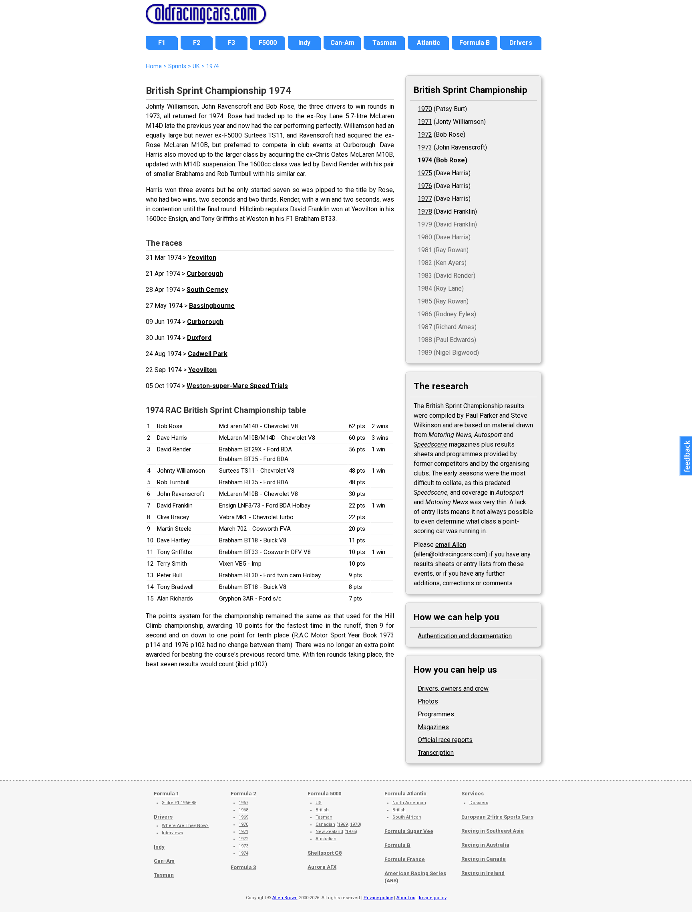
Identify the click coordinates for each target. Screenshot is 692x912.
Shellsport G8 (325, 853)
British (322, 810)
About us (405, 897)
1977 (425, 198)
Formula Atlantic (405, 794)
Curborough (205, 273)
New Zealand (329, 831)
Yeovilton (202, 257)
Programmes (436, 714)
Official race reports (445, 740)
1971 (425, 121)
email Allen (450, 544)
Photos (428, 701)
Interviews (172, 832)
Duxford (199, 338)
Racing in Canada (483, 859)
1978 (425, 211)
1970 (425, 109)
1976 (425, 186)
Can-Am (164, 861)
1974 (425, 160)
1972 (425, 134)
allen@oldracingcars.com (450, 554)
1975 (425, 173)
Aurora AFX (322, 867)
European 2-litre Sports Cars (497, 817)
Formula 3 (243, 867)
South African (406, 817)
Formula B (397, 845)
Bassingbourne (212, 305)
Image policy (433, 897)
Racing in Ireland (483, 873)
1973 (425, 147)
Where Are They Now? (185, 825)
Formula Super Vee (408, 831)
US (319, 802)
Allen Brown (285, 897)
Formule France (404, 859)
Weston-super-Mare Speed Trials (237, 386)
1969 (243, 817)
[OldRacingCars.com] (206, 19)
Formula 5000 (324, 794)
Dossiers (478, 802)
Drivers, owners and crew (453, 688)
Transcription (436, 752)
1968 (243, 810)
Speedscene (430, 444)
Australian (326, 838)
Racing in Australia (485, 845)
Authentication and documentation (465, 636)
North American (409, 802)
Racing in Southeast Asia (492, 831)
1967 (243, 802)
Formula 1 (166, 794)
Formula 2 (243, 794)
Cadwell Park (207, 354)
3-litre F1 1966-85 (179, 802)
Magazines (433, 727)
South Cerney (207, 289)
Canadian (325, 824)
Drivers (163, 817)
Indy (159, 847)
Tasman (164, 875)
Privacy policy (378, 897)
